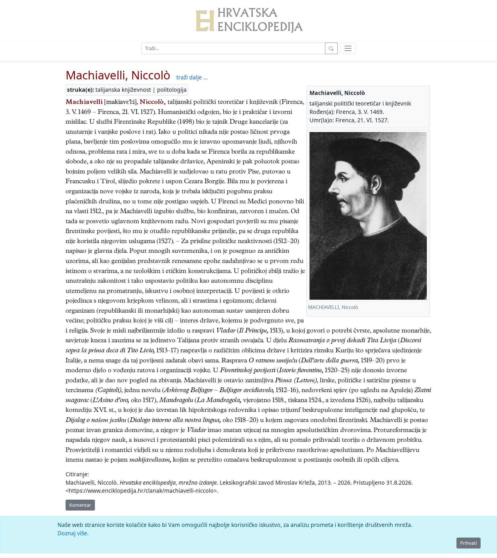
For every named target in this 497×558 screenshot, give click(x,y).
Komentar (80, 505)
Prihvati (468, 543)
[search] (348, 48)
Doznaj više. (73, 533)
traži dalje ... (192, 77)
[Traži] (331, 48)
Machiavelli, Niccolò (118, 75)
